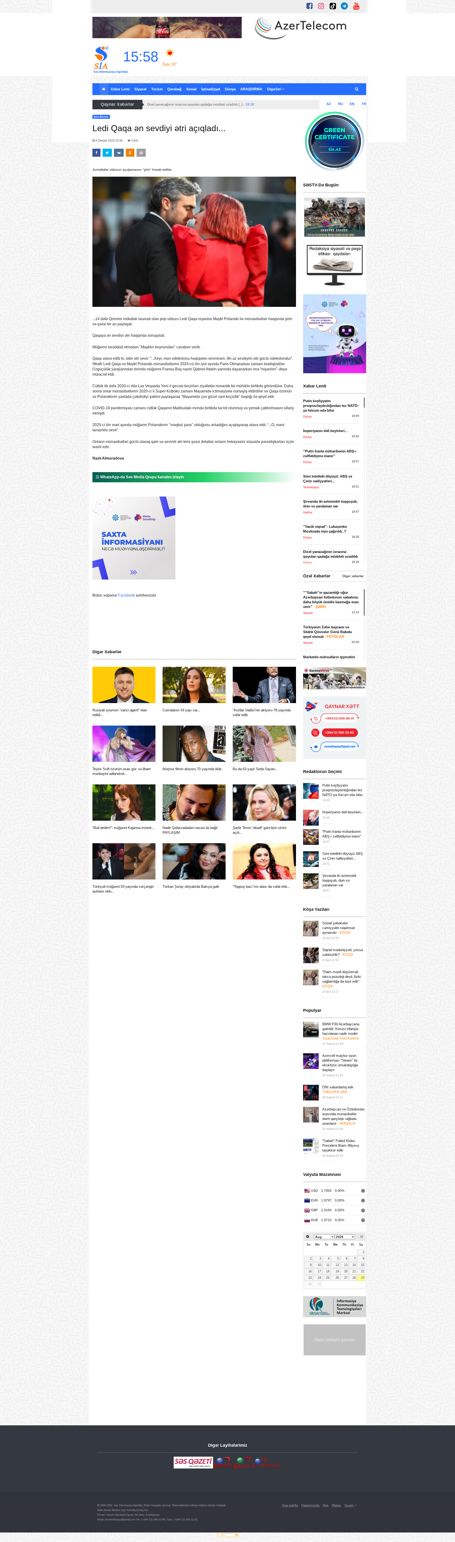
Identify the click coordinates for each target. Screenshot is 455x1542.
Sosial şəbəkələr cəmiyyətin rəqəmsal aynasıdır (338, 927)
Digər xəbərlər (353, 576)
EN (352, 104)
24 (319, 1278)
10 (319, 1265)
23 (310, 1278)
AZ (329, 104)
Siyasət (140, 89)
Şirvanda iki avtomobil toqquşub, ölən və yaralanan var (339, 880)
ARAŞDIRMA (251, 89)
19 (337, 1271)
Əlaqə (336, 1505)
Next (359, 218)
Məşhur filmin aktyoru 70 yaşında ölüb (192, 769)
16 (310, 1271)
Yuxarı (349, 1505)
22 (362, 1271)
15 (362, 1265)
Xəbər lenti (120, 89)
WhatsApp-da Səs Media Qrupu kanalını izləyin (141, 477)
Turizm (157, 89)
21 (354, 1271)
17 (319, 1271)
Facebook (126, 595)
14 (354, 1265)
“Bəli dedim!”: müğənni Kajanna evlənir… (123, 828)
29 (362, 1278)
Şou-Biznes (110, 697)
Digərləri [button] (274, 89)
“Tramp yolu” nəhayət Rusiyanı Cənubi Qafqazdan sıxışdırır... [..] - (201, 104)
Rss (325, 1505)
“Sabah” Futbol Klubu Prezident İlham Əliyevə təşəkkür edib (340, 1145)
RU (340, 104)
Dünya (230, 89)
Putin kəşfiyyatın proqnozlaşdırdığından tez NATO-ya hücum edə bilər (342, 790)
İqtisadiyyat (210, 89)
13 (345, 1265)
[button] (357, 89)
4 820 (134, 140)
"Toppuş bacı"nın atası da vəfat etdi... (261, 886)
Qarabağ (174, 89)
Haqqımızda (310, 1505)
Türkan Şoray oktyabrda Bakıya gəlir (191, 886)
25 (327, 1278)
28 (354, 1278)
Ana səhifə (290, 1505)
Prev (310, 218)
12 (337, 1265)
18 (327, 1271)
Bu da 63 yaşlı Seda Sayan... (255, 769)
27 (345, 1278)
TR (364, 104)
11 (327, 1265)
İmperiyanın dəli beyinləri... (342, 812)
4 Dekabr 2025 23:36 (109, 140)
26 (337, 1278)
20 (345, 1271)
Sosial (191, 89)
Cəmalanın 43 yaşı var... (181, 710)
